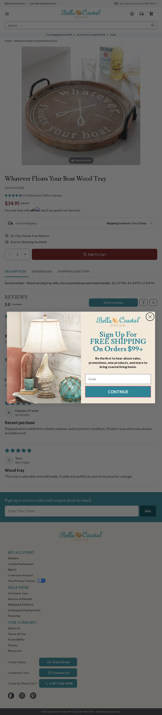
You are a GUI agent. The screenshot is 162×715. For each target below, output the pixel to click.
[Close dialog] (150, 316)
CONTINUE (118, 391)
